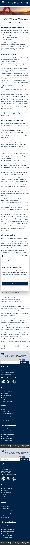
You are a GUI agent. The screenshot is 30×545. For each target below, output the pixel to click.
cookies (20, 267)
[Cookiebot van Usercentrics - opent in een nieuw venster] (22, 256)
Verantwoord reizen (7, 430)
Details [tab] (15, 260)
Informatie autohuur (8, 417)
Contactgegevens (7, 395)
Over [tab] (24, 260)
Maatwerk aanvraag (8, 419)
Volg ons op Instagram (8, 434)
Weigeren (15, 287)
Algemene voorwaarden (9, 415)
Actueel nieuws (6, 429)
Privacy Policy (6, 409)
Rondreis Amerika (7, 440)
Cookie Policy (6, 411)
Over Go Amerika (7, 391)
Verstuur (23, 362)
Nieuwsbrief (6, 420)
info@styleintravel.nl (6, 374)
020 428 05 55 (14, 2)
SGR (4, 399)
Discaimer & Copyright (8, 413)
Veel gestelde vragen (8, 438)
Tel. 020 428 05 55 (5, 376)
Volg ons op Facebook (8, 432)
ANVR (4, 397)
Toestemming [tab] (5, 260)
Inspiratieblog (6, 436)
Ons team (5, 393)
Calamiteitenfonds (7, 401)
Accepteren (15, 283)
